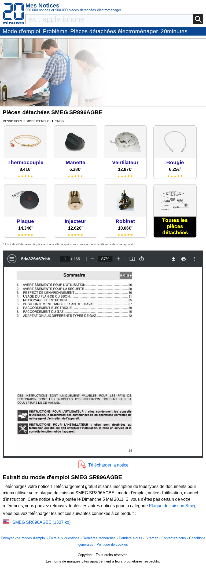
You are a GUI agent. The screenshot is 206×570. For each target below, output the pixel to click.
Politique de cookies (112, 544)
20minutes (174, 31)
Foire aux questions (64, 538)
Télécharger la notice (108, 465)
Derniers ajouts (130, 538)
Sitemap (151, 538)
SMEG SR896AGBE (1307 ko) (41, 522)
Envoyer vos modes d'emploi (23, 538)
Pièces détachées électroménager (114, 31)
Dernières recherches (99, 538)
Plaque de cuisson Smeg (173, 505)
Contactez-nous (173, 538)
